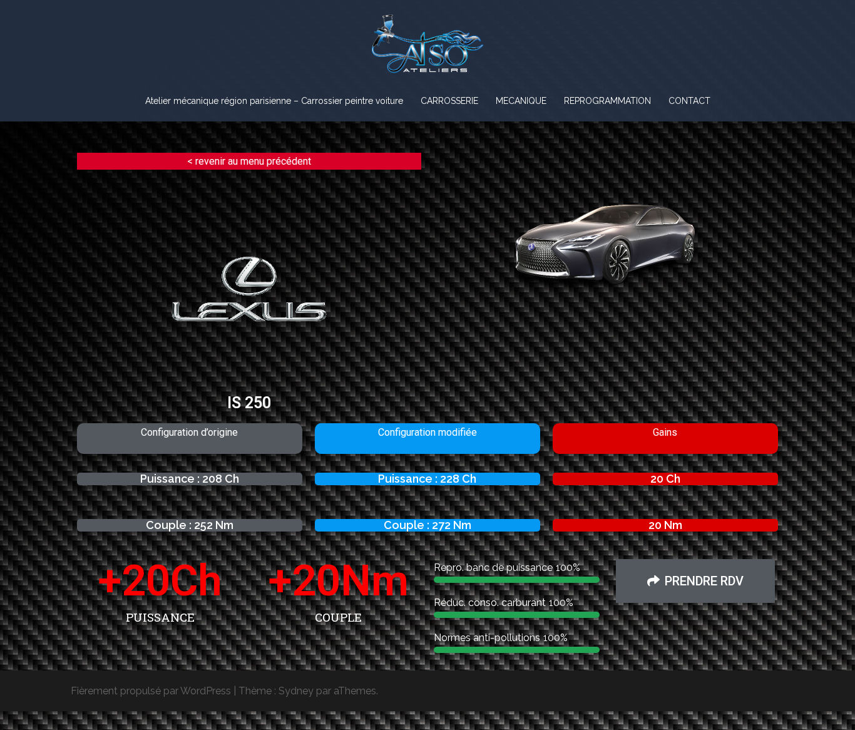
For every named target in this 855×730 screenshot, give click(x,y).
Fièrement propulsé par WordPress (151, 691)
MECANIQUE (521, 101)
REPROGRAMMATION (607, 101)
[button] (695, 581)
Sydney (296, 691)
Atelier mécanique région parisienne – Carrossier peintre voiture (274, 101)
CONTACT (689, 101)
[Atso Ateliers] (427, 48)
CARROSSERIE (449, 101)
